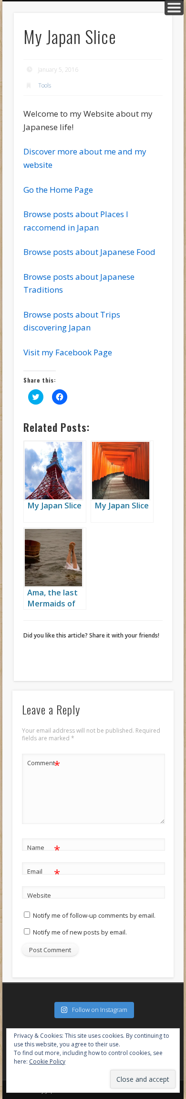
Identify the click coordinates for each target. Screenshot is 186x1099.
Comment (43, 764)
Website (39, 895)
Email (43, 873)
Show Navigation (174, 7)
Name (43, 849)
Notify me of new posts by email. (80, 932)
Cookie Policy (47, 1061)
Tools (44, 85)
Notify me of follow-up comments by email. (94, 915)
